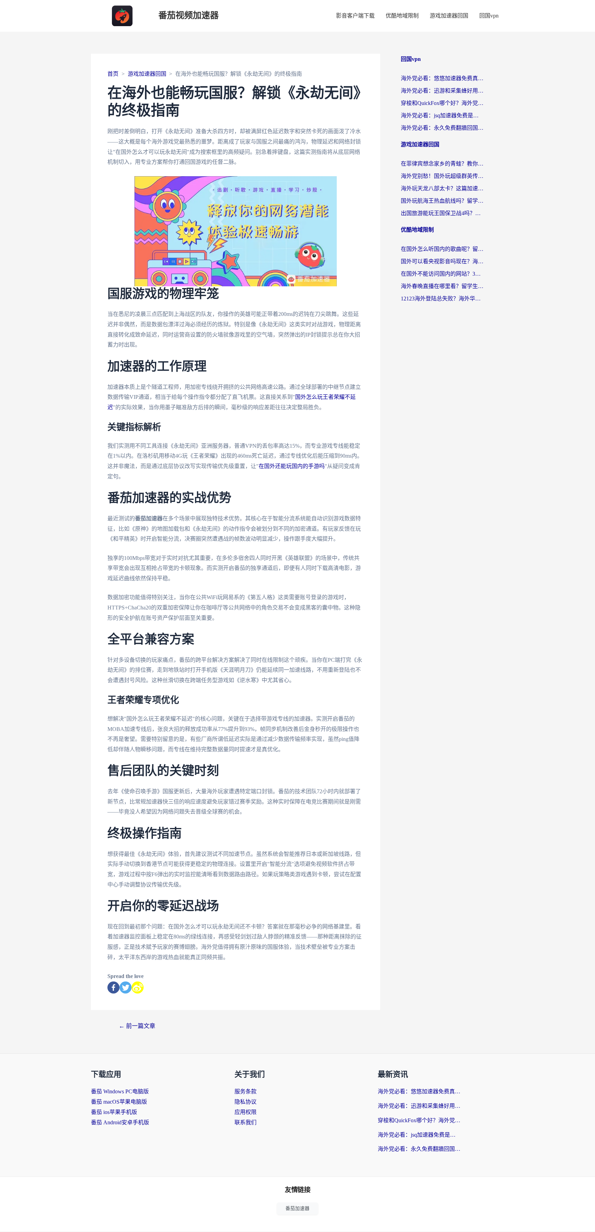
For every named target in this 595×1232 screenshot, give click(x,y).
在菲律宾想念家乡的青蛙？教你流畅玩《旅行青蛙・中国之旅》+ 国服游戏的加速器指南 (442, 164)
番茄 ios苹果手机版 (114, 1112)
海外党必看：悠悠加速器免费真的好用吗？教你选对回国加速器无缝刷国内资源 (442, 78)
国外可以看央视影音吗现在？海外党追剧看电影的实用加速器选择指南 (442, 261)
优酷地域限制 (402, 16)
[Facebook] (113, 987)
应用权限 (245, 1112)
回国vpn (489, 16)
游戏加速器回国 (449, 16)
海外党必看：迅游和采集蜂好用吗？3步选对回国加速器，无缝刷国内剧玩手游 (442, 91)
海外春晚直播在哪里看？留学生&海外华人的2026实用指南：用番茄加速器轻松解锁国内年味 (442, 286)
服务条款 (245, 1091)
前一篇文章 (137, 1026)
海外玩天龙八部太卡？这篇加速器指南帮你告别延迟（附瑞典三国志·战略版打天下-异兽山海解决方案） (442, 188)
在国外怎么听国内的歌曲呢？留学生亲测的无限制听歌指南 (442, 249)
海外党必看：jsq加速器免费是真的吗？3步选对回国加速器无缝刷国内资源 (442, 115)
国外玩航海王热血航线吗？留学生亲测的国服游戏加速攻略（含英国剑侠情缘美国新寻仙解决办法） (442, 201)
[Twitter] (125, 987)
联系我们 (245, 1122)
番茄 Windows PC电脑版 (120, 1091)
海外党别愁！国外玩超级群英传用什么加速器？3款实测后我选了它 (442, 176)
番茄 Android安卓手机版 (120, 1122)
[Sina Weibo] (138, 987)
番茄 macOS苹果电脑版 (119, 1102)
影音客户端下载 (355, 16)
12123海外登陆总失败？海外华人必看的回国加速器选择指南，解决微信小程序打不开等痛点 (442, 298)
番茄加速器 (297, 1208)
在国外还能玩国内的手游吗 (292, 466)
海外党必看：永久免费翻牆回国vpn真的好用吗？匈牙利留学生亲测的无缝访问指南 (442, 128)
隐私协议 (245, 1102)
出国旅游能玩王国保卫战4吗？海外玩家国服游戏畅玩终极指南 (442, 213)
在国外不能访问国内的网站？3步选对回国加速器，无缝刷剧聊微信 (442, 274)
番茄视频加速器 (188, 15)
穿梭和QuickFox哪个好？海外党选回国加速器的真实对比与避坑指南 (442, 103)
